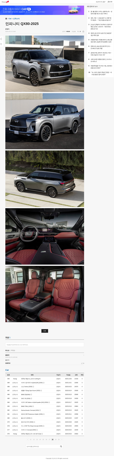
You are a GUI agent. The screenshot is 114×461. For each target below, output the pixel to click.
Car (10, 18)
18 (52, 439)
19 (55, 439)
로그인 (110, 1)
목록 (44, 331)
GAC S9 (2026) (25, 398)
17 (49, 439)
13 (37, 439)
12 (34, 439)
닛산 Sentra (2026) (26, 386)
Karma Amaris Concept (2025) (30, 410)
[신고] (83, 31)
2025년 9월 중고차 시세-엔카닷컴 (31, 434)
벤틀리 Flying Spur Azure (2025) (30, 390)
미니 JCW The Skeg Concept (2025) (31, 426)
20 (58, 439)
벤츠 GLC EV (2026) (27, 422)
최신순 (7, 350)
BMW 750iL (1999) (26, 406)
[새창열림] (6, 2)
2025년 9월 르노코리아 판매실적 (31, 378)
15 (43, 439)
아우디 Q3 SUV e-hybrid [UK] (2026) (32, 382)
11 (30, 439)
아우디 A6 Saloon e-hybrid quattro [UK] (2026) (34, 402)
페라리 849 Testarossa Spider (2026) (32, 414)
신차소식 (16, 18)
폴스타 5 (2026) (25, 418)
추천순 (13, 350)
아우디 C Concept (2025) (28, 430)
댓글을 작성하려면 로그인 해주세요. (17, 345)
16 (46, 439)
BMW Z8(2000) (25, 394)
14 (40, 439)
